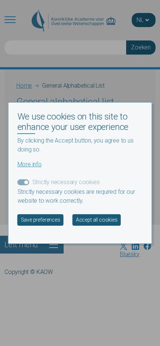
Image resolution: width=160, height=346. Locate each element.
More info (29, 164)
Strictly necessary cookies (66, 182)
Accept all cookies (97, 220)
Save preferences (40, 220)
